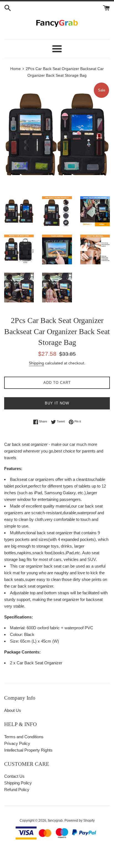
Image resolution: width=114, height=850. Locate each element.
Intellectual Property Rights (28, 750)
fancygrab (55, 820)
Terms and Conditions (23, 736)
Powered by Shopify (79, 820)
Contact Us (14, 776)
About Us (12, 710)
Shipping (36, 363)
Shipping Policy (18, 783)
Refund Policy (16, 789)
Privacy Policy (17, 743)
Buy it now (57, 403)
